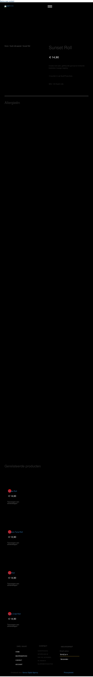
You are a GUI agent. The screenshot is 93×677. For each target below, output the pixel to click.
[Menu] (50, 6)
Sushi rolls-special (15, 46)
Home (6, 46)
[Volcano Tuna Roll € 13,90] (15, 519)
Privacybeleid (68, 672)
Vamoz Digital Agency (30, 672)
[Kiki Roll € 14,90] (15, 560)
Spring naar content (7, 1)
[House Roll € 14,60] (15, 478)
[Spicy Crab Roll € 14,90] (15, 601)
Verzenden (64, 659)
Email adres (64, 651)
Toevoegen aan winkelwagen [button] (13, 502)
